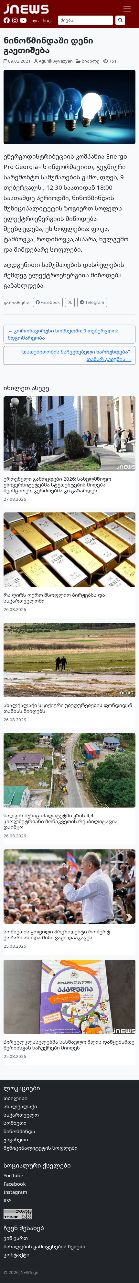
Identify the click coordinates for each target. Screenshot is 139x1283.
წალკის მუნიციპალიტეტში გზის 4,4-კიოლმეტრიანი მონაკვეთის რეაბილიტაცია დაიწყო (61, 821)
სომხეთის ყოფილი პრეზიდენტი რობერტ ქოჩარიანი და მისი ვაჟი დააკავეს (57, 934)
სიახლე (91, 61)
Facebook (50, 302)
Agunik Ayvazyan (56, 61)
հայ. (47, 20)
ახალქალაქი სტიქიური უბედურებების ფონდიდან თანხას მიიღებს (68, 708)
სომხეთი (15, 1123)
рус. (35, 20)
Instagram (15, 1192)
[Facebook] (7, 20)
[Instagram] (14, 20)
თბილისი (15, 1098)
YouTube (13, 1175)
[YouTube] (23, 20)
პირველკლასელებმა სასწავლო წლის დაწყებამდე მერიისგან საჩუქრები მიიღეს (69, 1044)
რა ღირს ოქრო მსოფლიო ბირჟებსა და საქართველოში (54, 598)
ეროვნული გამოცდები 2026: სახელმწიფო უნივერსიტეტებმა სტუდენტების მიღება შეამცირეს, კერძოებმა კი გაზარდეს (57, 484)
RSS (8, 1200)
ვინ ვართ (16, 1238)
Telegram (94, 302)
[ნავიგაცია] (127, 9)
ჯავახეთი (16, 1139)
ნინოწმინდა (19, 1131)
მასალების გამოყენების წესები (44, 1246)
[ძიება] (120, 20)
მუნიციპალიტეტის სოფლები (41, 1148)
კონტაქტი (16, 1254)
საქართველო (21, 1114)
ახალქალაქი (20, 1106)
